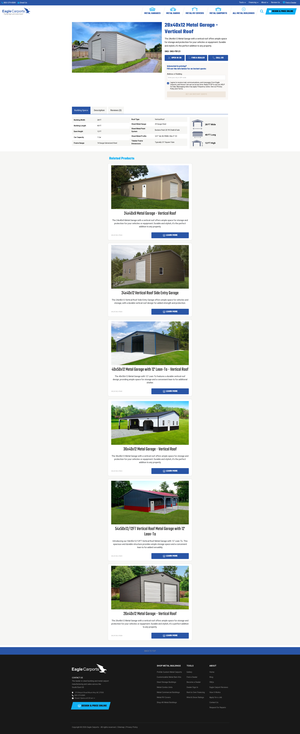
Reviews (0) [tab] (116, 110)
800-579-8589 (80, 695)
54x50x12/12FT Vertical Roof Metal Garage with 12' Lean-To (150, 532)
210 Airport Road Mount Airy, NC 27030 (89, 692)
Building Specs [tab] (81, 110)
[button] (242, 2)
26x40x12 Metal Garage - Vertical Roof (150, 614)
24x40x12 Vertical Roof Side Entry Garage (150, 293)
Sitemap (121, 727)
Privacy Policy (132, 727)
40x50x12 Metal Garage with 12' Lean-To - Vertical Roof (150, 369)
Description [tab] (99, 110)
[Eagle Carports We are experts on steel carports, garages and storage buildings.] (16, 11)
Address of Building (174, 74)
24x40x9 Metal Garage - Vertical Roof (150, 213)
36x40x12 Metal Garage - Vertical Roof (150, 449)
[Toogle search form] (261, 11)
